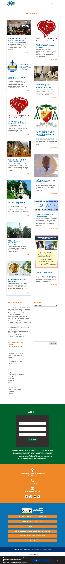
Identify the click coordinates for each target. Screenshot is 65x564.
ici (35, 455)
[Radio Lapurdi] (27, 512)
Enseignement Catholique (15, 361)
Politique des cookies (46, 549)
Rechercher (53, 343)
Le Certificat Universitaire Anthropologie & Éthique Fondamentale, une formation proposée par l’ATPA (19, 327)
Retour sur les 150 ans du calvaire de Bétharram (16, 203)
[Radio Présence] (38, 512)
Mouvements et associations (16, 374)
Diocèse (10, 357)
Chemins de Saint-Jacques (15, 353)
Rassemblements (13, 387)
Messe (10, 372)
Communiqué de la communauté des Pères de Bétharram (45, 45)
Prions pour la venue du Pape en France (19, 307)
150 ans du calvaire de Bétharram (15, 241)
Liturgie (10, 370)
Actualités (10, 344)
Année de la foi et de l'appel (15, 346)
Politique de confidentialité (31, 549)
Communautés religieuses (15, 355)
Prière (9, 385)
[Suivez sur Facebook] (26, 496)
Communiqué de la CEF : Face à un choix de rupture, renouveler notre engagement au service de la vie (19, 322)
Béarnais (10, 351)
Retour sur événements (14, 389)
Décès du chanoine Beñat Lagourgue (18, 316)
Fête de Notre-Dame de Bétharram (44, 273)
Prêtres (10, 382)
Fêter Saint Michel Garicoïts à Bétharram (18, 280)
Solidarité (10, 393)
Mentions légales (18, 549)
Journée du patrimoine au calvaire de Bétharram (44, 215)
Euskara (10, 363)
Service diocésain (13, 391)
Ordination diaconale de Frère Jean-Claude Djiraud (18, 160)
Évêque (10, 366)
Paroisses (11, 376)
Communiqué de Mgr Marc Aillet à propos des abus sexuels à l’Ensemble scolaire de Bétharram (45, 133)
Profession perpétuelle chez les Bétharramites (45, 180)
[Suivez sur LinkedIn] (38, 496)
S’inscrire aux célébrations (15, 305)
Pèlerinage (11, 380)
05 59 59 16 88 (32, 484)
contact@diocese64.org (32, 492)
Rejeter (46, 560)
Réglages (56, 560)
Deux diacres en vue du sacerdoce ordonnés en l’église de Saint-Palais (44, 85)
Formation (11, 368)
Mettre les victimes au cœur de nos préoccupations (17, 39)
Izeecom (36, 554)
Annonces (10, 348)
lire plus (26, 52)
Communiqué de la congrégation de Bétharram (17, 122)
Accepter (36, 560)
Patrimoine (11, 378)
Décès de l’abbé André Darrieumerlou (18, 318)
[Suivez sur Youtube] (35, 496)
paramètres (25, 562)
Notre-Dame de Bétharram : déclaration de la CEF (17, 78)
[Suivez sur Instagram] (30, 496)
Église (9, 359)
